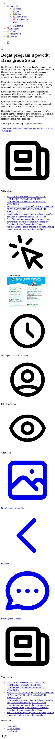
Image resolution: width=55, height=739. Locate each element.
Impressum (11, 726)
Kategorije (13, 6)
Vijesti (16, 9)
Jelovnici (12, 31)
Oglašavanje (12, 731)
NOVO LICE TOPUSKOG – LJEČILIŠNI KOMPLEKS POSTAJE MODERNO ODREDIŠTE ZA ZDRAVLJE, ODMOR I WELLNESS (26, 200)
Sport (16, 11)
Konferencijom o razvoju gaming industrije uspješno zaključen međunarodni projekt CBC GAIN (30, 215)
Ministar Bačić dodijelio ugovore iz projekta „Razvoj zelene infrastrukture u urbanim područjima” (30, 228)
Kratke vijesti (14, 34)
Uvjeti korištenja (14, 728)
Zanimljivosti (19, 17)
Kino (15, 22)
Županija (17, 26)
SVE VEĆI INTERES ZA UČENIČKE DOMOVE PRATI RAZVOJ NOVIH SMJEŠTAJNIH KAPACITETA (30, 209)
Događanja (13, 28)
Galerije (12, 36)
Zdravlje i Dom (20, 19)
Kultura (17, 14)
